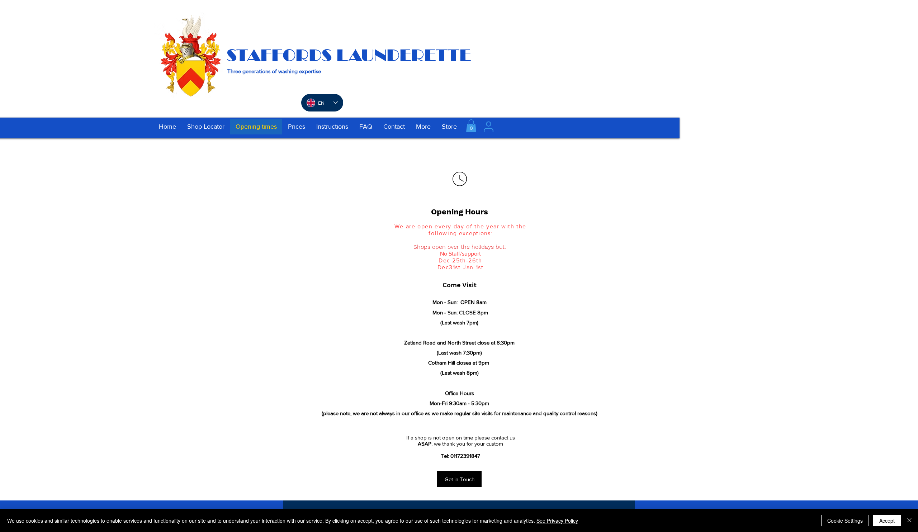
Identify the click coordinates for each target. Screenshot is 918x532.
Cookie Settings (845, 520)
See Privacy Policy (557, 520)
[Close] (909, 520)
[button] (471, 125)
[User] (488, 126)
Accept (887, 520)
